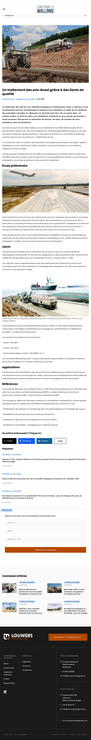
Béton (6, 664)
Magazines (27, 662)
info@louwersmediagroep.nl (73, 676)
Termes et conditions (60, 734)
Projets (6, 679)
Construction (8, 99)
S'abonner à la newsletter (45, 550)
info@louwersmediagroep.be (74, 709)
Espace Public (9, 683)
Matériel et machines (25, 99)
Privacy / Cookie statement (78, 734)
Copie (60, 441)
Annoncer (27, 666)
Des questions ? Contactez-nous (67, 637)
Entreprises (27, 670)
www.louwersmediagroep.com (74, 721)
